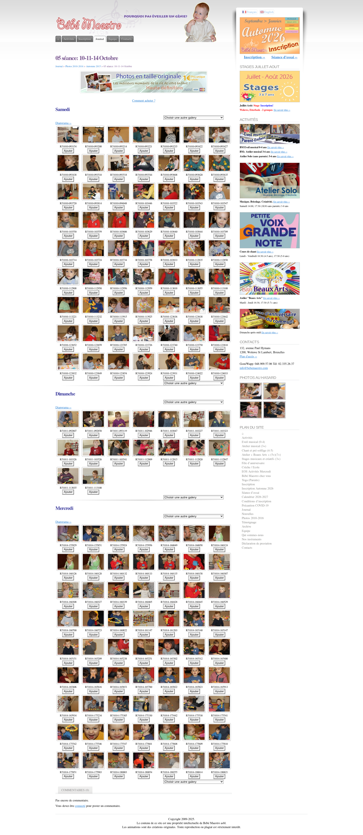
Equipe (246, 531)
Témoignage (249, 522)
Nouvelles (248, 514)
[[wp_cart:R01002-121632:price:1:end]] (274, 418)
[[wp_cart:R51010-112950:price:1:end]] (251, 418)
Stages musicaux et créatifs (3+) (261, 459)
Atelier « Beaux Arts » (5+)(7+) (261, 455)
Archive (246, 526)
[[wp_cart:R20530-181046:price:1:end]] (251, 399)
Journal (59, 66)
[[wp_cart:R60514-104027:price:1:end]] (274, 399)
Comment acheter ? (143, 100)
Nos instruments (252, 539)
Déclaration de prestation (257, 543)
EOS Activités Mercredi (256, 471)
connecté (80, 806)
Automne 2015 (93, 66)
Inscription (248, 484)
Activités (247, 438)
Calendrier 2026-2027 (255, 497)
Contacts (247, 548)
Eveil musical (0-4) (253, 442)
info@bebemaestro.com (254, 368)
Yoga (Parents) (250, 480)
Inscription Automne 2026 (257, 488)
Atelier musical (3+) (254, 446)
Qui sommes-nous (253, 535)
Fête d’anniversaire (253, 463)
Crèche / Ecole (250, 467)
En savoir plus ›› (282, 109)
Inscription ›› (254, 57)
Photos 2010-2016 (74, 66)
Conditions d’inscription (256, 501)
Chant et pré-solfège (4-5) (257, 450)
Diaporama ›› (63, 123)
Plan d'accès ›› (248, 356)
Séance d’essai (250, 493)
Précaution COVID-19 (255, 505)
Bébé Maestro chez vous (256, 476)
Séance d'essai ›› (284, 57)
